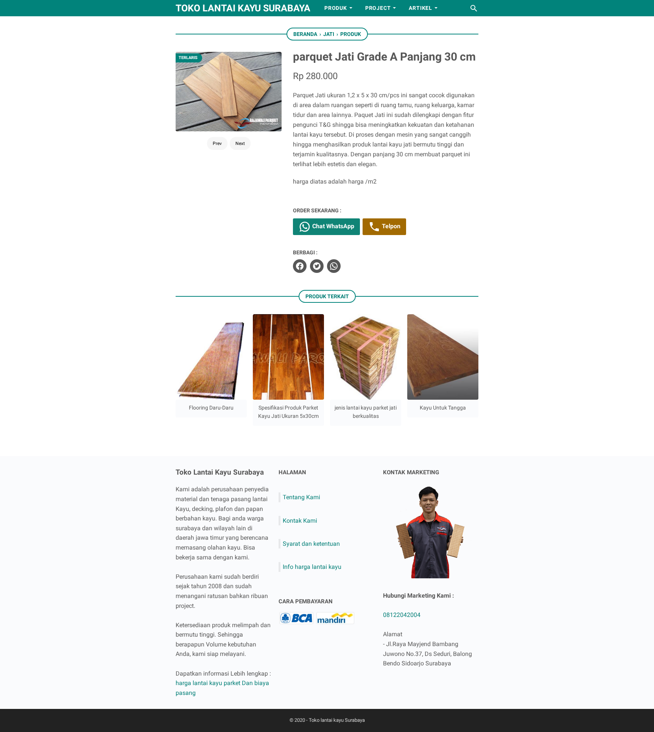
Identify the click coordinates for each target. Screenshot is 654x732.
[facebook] (300, 266)
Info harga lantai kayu (312, 566)
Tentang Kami (301, 497)
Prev (217, 143)
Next (240, 143)
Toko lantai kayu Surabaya (243, 8)
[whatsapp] (334, 266)
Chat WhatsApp (332, 226)
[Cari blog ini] (473, 8)
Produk (335, 8)
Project (378, 8)
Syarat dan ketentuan (311, 543)
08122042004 (401, 614)
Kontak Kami (300, 520)
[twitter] (317, 266)
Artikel (420, 8)
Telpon (390, 226)
